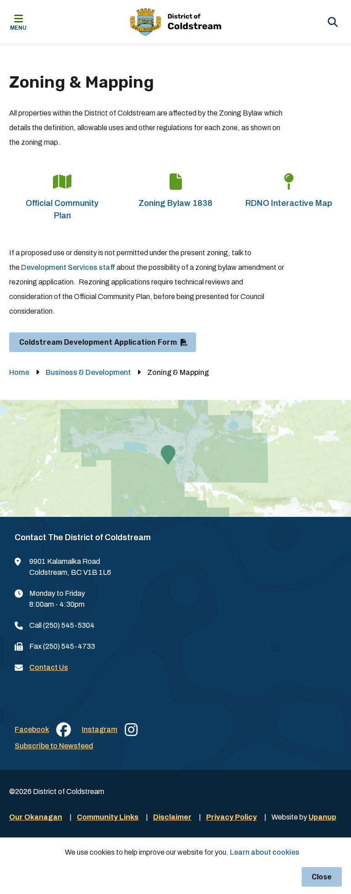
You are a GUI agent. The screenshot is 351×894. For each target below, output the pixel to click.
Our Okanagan (35, 817)
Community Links (107, 817)
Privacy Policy (231, 817)
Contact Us (48, 667)
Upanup (322, 817)
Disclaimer (172, 817)
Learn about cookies (264, 852)
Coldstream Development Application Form (98, 342)
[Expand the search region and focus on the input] (333, 22)
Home (19, 372)
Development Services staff (68, 267)
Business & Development (88, 372)
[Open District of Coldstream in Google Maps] (175, 458)
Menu (18, 28)
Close (322, 877)
